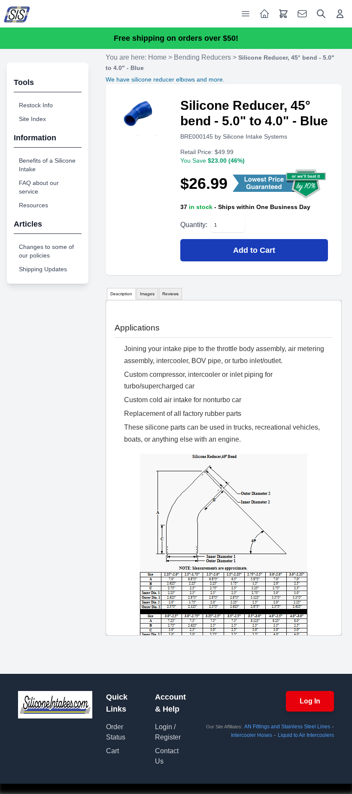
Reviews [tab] (170, 293)
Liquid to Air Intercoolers (306, 735)
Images (147, 293)
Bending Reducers (202, 57)
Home (157, 57)
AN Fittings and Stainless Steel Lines (287, 727)
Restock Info (36, 105)
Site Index (32, 118)
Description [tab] (121, 293)
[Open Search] (321, 13)
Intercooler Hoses (251, 735)
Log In (310, 701)
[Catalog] (264, 13)
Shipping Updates (43, 269)
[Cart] (283, 13)
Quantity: (193, 224)
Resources (33, 205)
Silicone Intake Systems (255, 136)
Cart (112, 751)
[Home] (17, 13)
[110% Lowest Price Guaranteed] (280, 183)
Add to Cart (254, 250)
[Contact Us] (302, 13)
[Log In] (340, 13)
